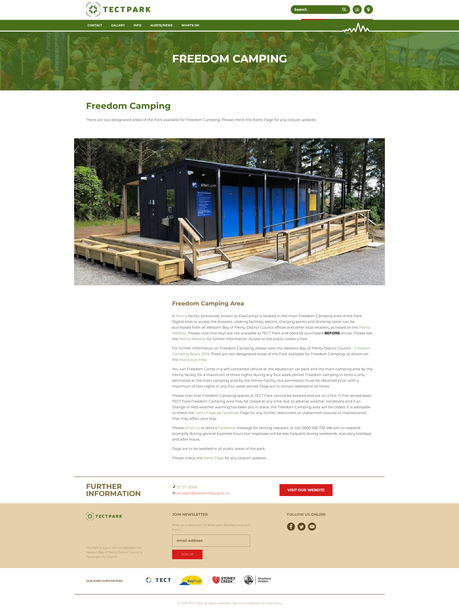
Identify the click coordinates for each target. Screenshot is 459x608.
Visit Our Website (306, 490)
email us (192, 428)
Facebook (230, 412)
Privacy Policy (272, 603)
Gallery (118, 25)
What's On (190, 25)
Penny (181, 316)
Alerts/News (161, 25)
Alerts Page (205, 412)
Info (137, 25)
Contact (94, 25)
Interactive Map (193, 359)
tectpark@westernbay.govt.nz (203, 493)
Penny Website (192, 339)
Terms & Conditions (246, 603)
